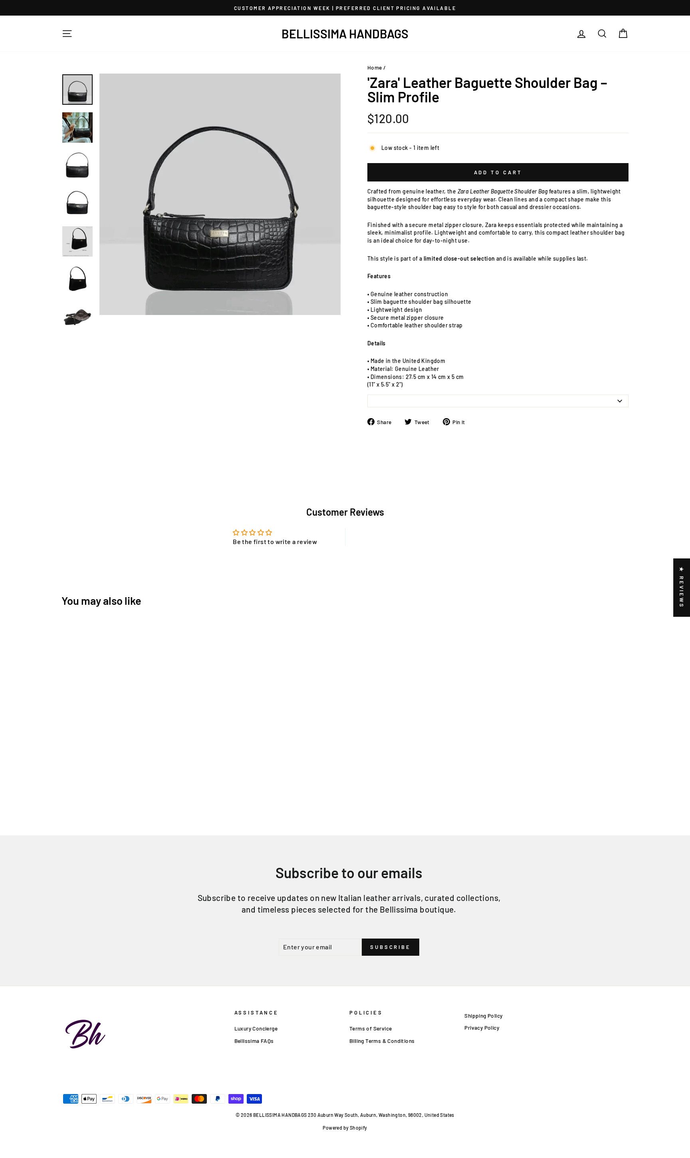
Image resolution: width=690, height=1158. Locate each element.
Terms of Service (370, 1028)
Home (374, 67)
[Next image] (107, 320)
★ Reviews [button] (681, 587)
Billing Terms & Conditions (381, 1040)
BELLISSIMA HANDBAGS (345, 33)
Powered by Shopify (345, 1127)
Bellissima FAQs (254, 1040)
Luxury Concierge (256, 1028)
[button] (160, 1083)
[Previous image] (101, 320)
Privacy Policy (481, 1027)
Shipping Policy (483, 1015)
